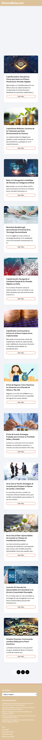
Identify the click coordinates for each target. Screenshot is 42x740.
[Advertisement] (21, 31)
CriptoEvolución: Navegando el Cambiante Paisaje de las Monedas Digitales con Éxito (18, 721)
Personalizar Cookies (8, 732)
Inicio (3, 727)
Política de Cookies (7, 734)
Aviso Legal (5, 729)
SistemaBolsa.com (13, 3)
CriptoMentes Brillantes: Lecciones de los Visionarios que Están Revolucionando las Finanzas (18, 708)
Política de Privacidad (8, 736)
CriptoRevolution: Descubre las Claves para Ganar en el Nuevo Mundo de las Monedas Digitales (17, 704)
